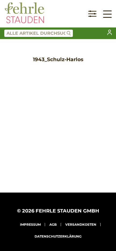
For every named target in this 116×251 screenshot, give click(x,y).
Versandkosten (80, 224)
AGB (53, 224)
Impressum (30, 224)
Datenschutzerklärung (58, 236)
